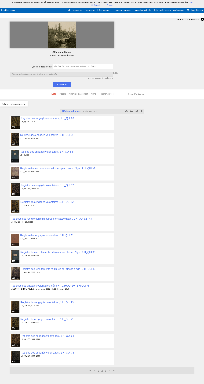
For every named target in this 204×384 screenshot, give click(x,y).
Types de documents (41, 66)
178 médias (16, 194)
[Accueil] (69, 10)
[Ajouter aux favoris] (141, 111)
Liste (53, 94)
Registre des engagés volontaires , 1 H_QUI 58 (46, 151)
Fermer (110, 5)
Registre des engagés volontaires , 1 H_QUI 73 (47, 302)
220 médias (15, 144)
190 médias (16, 362)
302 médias (15, 161)
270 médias (16, 345)
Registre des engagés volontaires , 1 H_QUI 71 (47, 319)
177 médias (16, 261)
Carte (93, 94)
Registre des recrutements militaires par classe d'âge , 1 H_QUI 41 (58, 269)
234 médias (16, 328)
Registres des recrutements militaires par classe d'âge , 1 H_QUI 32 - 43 (51, 218)
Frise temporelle (107, 94)
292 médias (16, 311)
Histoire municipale (122, 10)
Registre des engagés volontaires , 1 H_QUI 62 (47, 202)
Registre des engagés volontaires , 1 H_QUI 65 (46, 135)
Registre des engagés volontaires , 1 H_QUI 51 (46, 235)
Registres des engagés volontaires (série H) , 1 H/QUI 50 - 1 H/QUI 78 (50, 285)
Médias (62, 94)
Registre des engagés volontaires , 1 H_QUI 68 (47, 336)
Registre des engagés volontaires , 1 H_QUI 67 (47, 185)
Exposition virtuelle (142, 10)
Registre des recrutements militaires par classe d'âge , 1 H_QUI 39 (57, 168)
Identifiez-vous (8, 10)
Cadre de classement (78, 94)
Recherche (90, 10)
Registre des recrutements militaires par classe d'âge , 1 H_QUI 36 (57, 252)
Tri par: (136, 94)
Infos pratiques (104, 10)
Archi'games (179, 10)
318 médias (16, 278)
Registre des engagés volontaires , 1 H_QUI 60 (47, 118)
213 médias (15, 244)
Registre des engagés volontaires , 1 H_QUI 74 (47, 352)
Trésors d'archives (162, 10)
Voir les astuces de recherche (100, 78)
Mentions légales (195, 10)
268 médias (16, 211)
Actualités (77, 10)
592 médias (16, 127)
